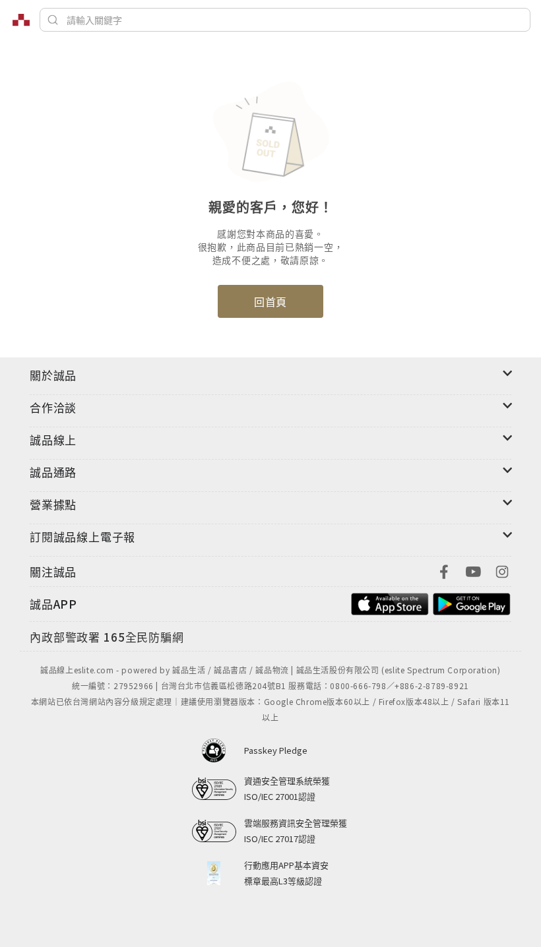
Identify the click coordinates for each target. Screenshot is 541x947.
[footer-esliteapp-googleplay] (471, 602)
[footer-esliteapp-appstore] (390, 602)
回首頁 (270, 301)
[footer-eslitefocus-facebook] (444, 570)
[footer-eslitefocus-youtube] (473, 570)
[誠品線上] (21, 20)
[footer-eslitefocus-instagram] (502, 570)
